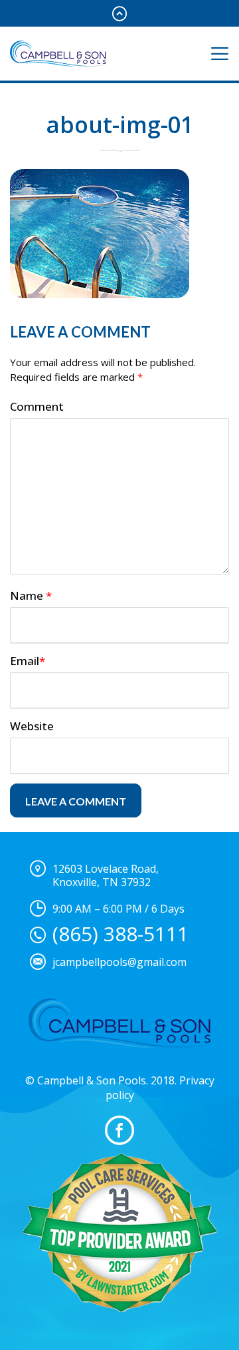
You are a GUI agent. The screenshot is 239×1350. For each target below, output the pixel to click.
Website (32, 726)
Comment (37, 406)
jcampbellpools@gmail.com (119, 962)
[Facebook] (119, 1130)
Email (27, 660)
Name (31, 595)
